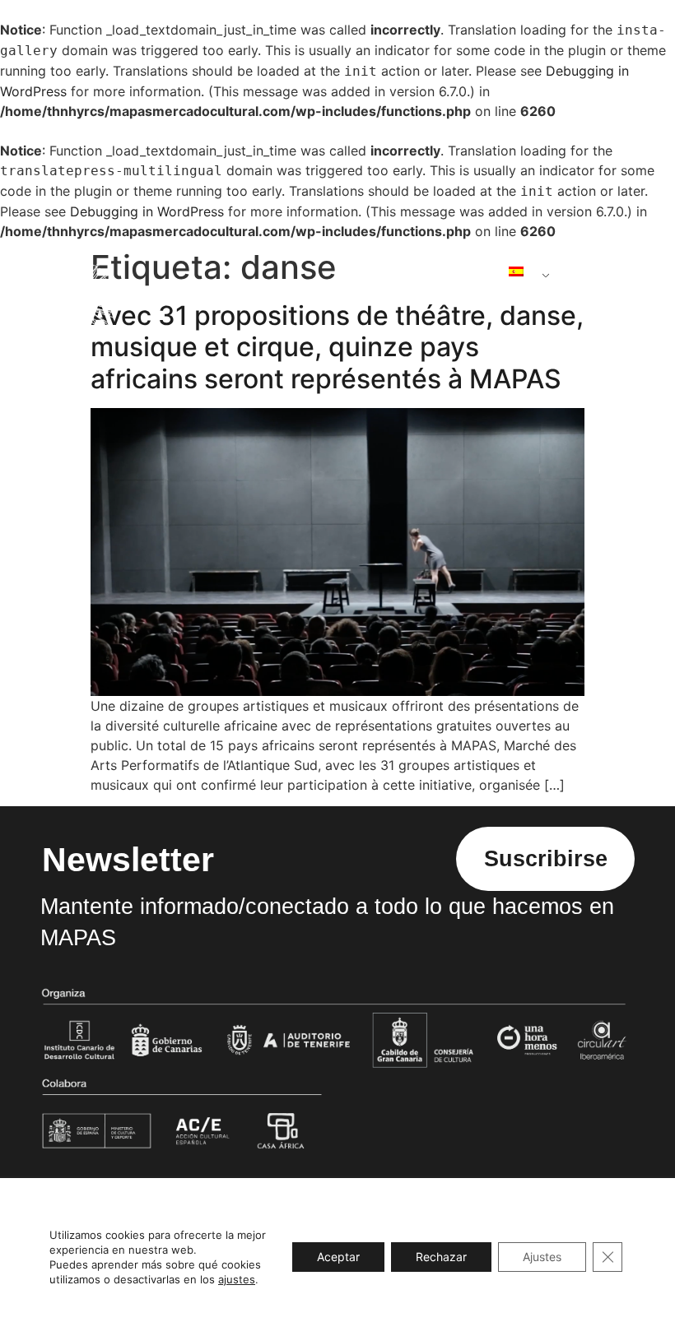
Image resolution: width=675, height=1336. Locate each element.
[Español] (522, 271)
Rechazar (441, 1257)
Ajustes (542, 1257)
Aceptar (338, 1257)
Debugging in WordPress (147, 211)
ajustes (236, 1279)
